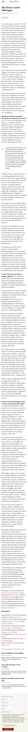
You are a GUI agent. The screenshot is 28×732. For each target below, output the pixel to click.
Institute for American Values (9, 593)
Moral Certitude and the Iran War (12, 679)
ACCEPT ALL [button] (8, 729)
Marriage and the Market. (9, 632)
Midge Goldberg (6, 655)
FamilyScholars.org (11, 608)
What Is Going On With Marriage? (12, 628)
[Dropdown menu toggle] (14, 696)
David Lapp (4, 13)
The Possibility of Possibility (12, 653)
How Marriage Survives (14, 617)
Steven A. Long (5, 682)
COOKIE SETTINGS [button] (9, 725)
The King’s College (13, 595)
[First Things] (14, 1)
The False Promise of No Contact (10, 666)
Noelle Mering (5, 668)
